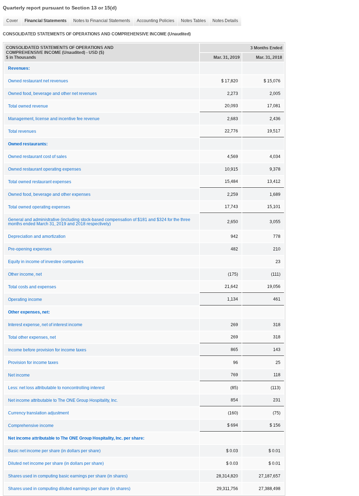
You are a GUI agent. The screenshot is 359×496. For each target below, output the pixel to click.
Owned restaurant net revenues (38, 81)
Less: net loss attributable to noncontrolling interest (56, 388)
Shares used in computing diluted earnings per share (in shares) (69, 489)
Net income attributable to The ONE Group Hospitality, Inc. (63, 400)
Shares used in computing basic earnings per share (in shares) (68, 476)
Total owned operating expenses (39, 207)
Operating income (25, 299)
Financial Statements (44, 20)
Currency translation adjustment (38, 413)
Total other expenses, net (32, 337)
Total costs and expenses (32, 287)
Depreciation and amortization (37, 236)
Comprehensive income (31, 425)
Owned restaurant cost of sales (37, 156)
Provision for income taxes (33, 362)
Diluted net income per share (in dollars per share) (56, 463)
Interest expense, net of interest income (45, 325)
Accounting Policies (153, 20)
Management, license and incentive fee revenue (54, 119)
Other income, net (25, 274)
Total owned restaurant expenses (39, 182)
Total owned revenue (28, 106)
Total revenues (22, 131)
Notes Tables (191, 20)
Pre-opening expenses (30, 249)
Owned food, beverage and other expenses (49, 194)
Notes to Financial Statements (100, 20)
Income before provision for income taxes (47, 350)
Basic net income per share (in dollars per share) (54, 451)
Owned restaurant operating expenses (44, 169)
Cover (10, 20)
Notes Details (223, 20)
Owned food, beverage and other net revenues (52, 93)
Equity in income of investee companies (45, 262)
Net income (19, 375)
